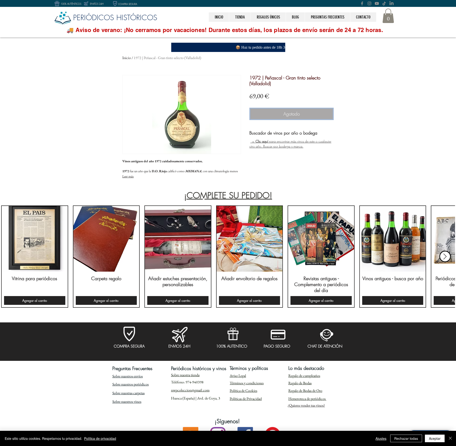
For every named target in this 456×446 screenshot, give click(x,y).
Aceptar (435, 438)
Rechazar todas (406, 438)
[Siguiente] (445, 256)
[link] (388, 16)
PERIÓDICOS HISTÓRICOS (115, 17)
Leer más (128, 176)
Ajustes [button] (380, 438)
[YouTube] (376, 3)
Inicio (126, 57)
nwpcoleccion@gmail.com (190, 390)
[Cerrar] (450, 438)
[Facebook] (362, 3)
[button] (268, 17)
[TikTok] (384, 3)
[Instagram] (369, 3)
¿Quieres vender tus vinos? (306, 405)
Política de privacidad (100, 438)
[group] (228, 256)
